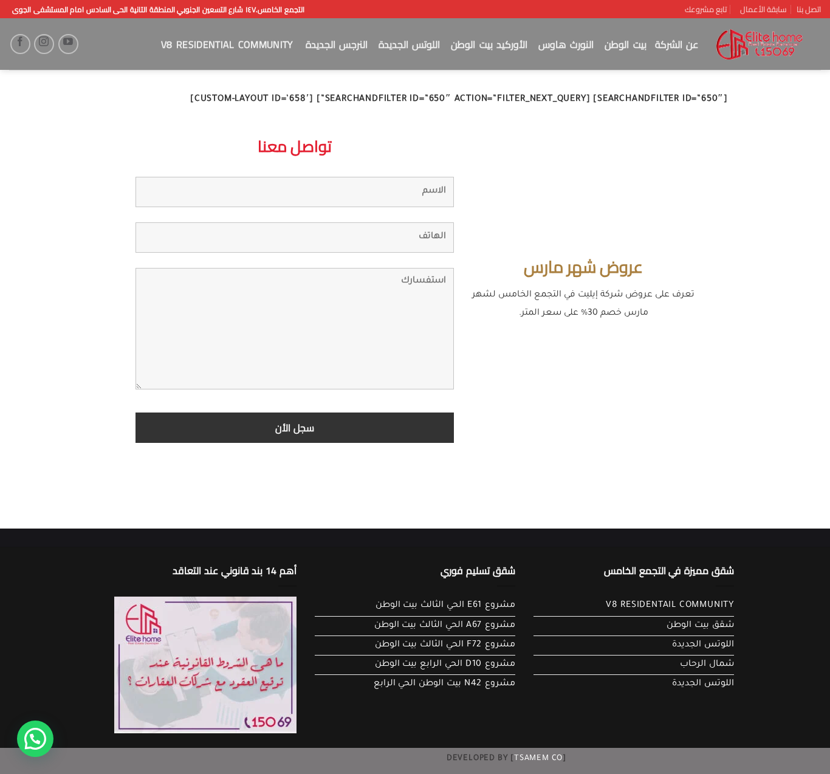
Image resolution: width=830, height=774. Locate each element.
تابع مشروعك (706, 9)
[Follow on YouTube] (68, 44)
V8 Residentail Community (670, 606)
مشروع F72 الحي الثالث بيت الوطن (445, 645)
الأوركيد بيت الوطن (489, 44)
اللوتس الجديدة (409, 44)
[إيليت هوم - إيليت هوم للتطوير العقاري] (759, 44)
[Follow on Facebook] (20, 44)
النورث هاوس (566, 44)
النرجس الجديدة (337, 44)
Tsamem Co (538, 759)
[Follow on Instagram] (44, 44)
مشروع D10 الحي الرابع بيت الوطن (445, 665)
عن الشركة (676, 44)
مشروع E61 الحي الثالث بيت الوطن (445, 606)
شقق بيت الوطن (700, 626)
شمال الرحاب (707, 665)
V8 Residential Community (227, 44)
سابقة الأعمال (763, 9)
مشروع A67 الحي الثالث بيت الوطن (444, 626)
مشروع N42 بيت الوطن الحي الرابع (444, 684)
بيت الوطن (625, 44)
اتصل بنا (809, 9)
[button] (35, 739)
